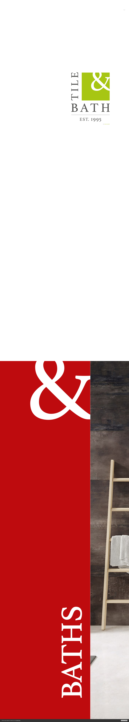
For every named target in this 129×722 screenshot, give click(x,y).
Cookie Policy (18, 720)
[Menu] (65, 10)
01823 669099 (107, 124)
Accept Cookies (124, 720)
